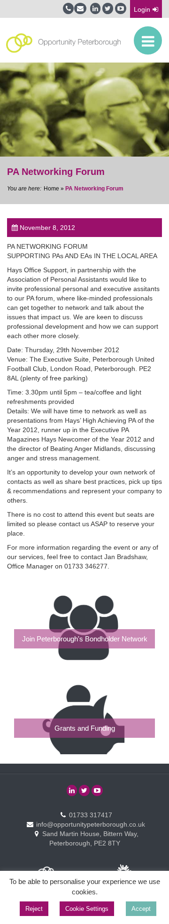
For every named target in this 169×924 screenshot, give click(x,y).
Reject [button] (34, 908)
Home (51, 188)
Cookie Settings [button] (86, 908)
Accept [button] (141, 908)
